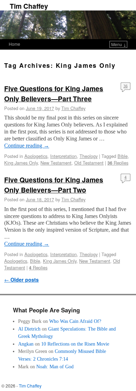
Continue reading (26, 146)
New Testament (55, 162)
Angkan (25, 344)
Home (14, 44)
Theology (89, 156)
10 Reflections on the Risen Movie (75, 344)
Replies (117, 162)
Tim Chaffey (29, 6)
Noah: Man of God (55, 366)
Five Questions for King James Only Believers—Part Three (53, 93)
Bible (123, 156)
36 (125, 86)
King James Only (21, 162)
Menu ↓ (118, 44)
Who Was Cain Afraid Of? (75, 321)
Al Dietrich (29, 329)
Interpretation (63, 156)
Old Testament (89, 162)
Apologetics (35, 156)
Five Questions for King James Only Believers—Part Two (53, 185)
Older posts (21, 279)
